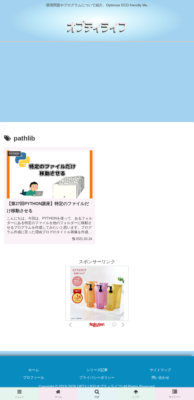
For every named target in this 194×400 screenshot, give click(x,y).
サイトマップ (160, 370)
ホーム (33, 370)
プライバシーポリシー (97, 377)
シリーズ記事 (97, 370)
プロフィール (33, 377)
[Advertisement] (97, 83)
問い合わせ (160, 377)
